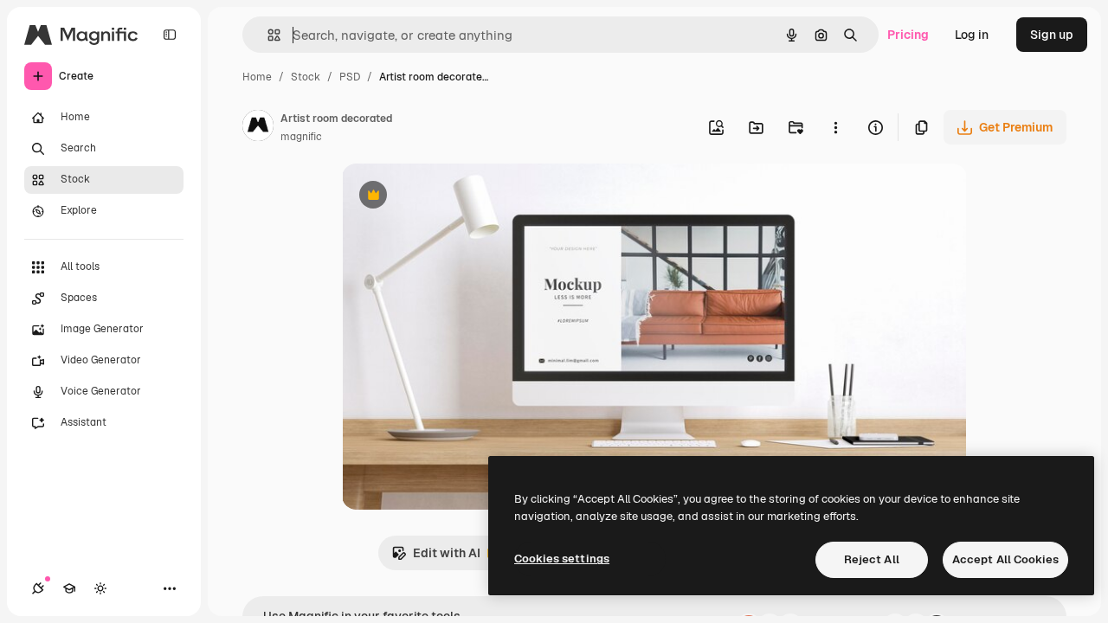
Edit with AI (435, 557)
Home (257, 77)
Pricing (908, 34)
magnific (301, 137)
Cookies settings (561, 558)
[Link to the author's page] (258, 128)
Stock (305, 77)
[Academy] (69, 588)
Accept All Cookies (1005, 559)
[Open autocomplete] (267, 35)
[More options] (835, 127)
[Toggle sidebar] (170, 34)
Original (452, 197)
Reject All (871, 559)
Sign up (1051, 34)
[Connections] (38, 588)
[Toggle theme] (100, 588)
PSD (349, 77)
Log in (972, 34)
